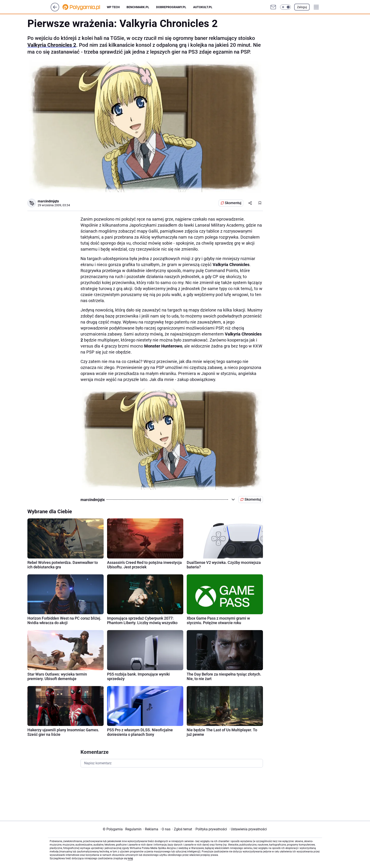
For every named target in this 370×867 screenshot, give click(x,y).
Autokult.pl (202, 7)
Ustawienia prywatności (248, 829)
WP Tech (113, 7)
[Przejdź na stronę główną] (55, 10)
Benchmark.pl (138, 7)
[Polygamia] (85, 7)
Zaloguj (302, 7)
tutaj (130, 858)
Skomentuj (233, 203)
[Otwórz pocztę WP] (273, 7)
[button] (285, 7)
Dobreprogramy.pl (171, 7)
